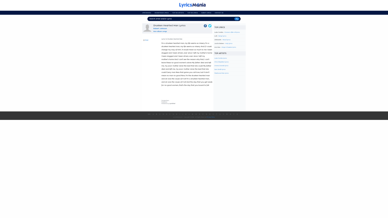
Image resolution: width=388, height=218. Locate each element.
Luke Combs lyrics (220, 58)
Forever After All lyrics (232, 32)
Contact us (219, 12)
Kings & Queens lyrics (229, 47)
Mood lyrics (226, 39)
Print (146, 40)
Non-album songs (160, 31)
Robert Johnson (160, 28)
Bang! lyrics (222, 36)
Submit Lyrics (206, 12)
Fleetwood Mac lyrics (221, 73)
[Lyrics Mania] (194, 5)
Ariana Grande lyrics (221, 65)
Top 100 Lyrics (192, 12)
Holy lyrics (228, 43)
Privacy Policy (211, 117)
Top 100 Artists (178, 12)
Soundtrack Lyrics (162, 12)
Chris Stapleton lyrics (221, 62)
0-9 (149, 114)
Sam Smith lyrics (220, 69)
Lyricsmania (146, 12)
